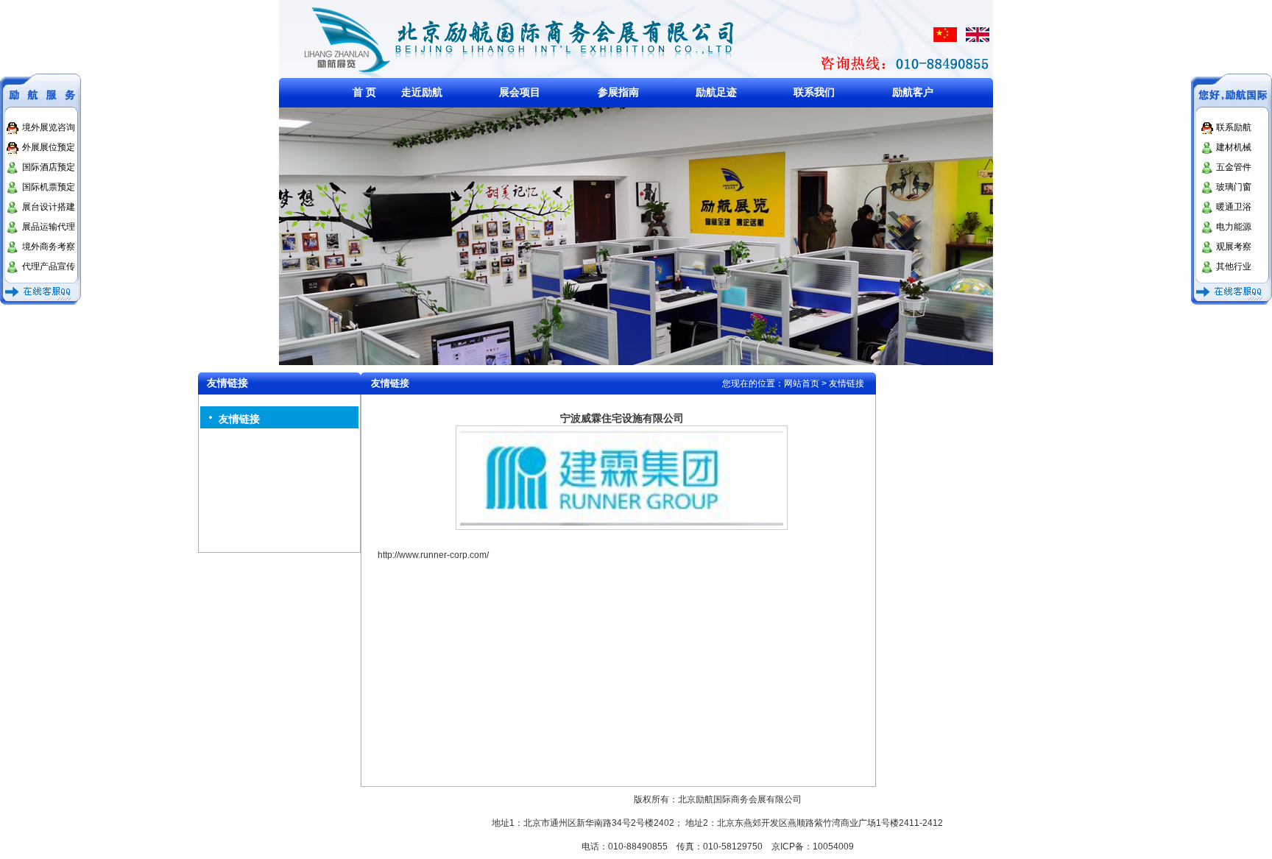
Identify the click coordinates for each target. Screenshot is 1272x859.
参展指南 (618, 92)
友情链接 (239, 419)
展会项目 (519, 92)
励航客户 (912, 92)
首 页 (364, 92)
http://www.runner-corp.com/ (433, 555)
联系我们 (814, 92)
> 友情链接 (843, 383)
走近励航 (421, 92)
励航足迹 (716, 92)
